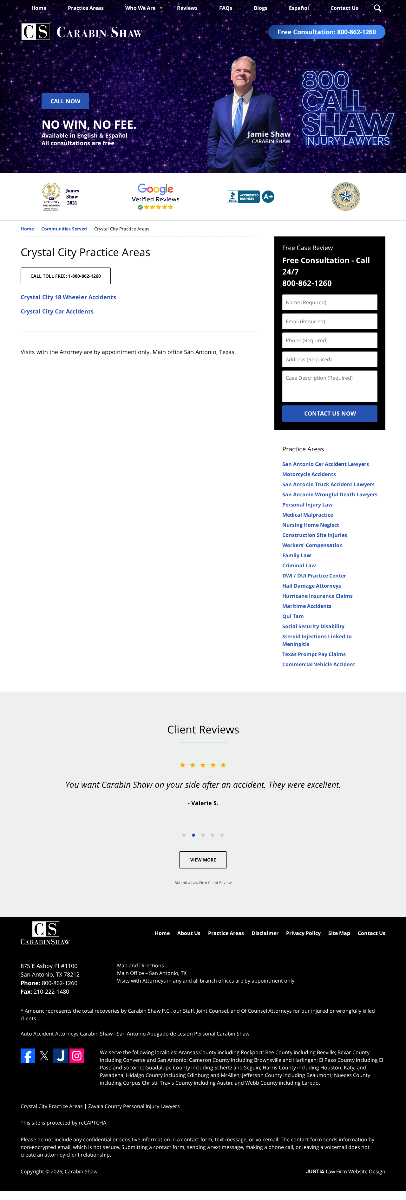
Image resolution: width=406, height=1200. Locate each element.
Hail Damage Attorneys (311, 585)
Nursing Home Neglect (310, 524)
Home (38, 7)
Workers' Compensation (312, 545)
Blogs (260, 7)
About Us (188, 933)
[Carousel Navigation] (203, 835)
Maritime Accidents (306, 606)
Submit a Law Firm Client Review (203, 882)
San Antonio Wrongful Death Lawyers (329, 494)
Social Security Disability (313, 626)
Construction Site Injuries (314, 535)
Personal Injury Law (307, 504)
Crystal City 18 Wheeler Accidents (68, 297)
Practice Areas (86, 7)
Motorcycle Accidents (309, 474)
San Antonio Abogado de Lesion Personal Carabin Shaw (183, 1033)
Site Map (339, 933)
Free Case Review (307, 247)
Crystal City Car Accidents (57, 311)
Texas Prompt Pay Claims (314, 654)
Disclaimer (265, 933)
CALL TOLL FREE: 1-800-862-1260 (65, 276)
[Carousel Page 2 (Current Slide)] (193, 835)
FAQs (225, 7)
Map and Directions (140, 965)
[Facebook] (28, 1055)
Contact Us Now (330, 413)
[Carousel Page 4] (212, 835)
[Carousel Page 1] (184, 835)
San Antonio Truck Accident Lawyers (328, 484)
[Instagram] (76, 1055)
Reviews (187, 7)
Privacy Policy (303, 933)
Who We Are (140, 7)
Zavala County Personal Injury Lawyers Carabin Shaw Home (82, 32)
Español (299, 7)
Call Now (65, 101)
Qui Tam (293, 616)
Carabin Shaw (81, 1171)
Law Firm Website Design (345, 1171)
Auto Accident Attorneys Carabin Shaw (67, 1033)
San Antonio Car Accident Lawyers (325, 464)
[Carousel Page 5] (222, 835)
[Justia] (60, 1055)
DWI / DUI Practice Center (314, 575)
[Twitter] (44, 1055)
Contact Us (344, 7)
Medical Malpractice (307, 514)
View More (203, 860)
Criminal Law (299, 565)
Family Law (296, 555)
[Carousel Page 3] (203, 835)
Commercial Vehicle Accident (318, 664)
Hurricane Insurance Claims (317, 595)
